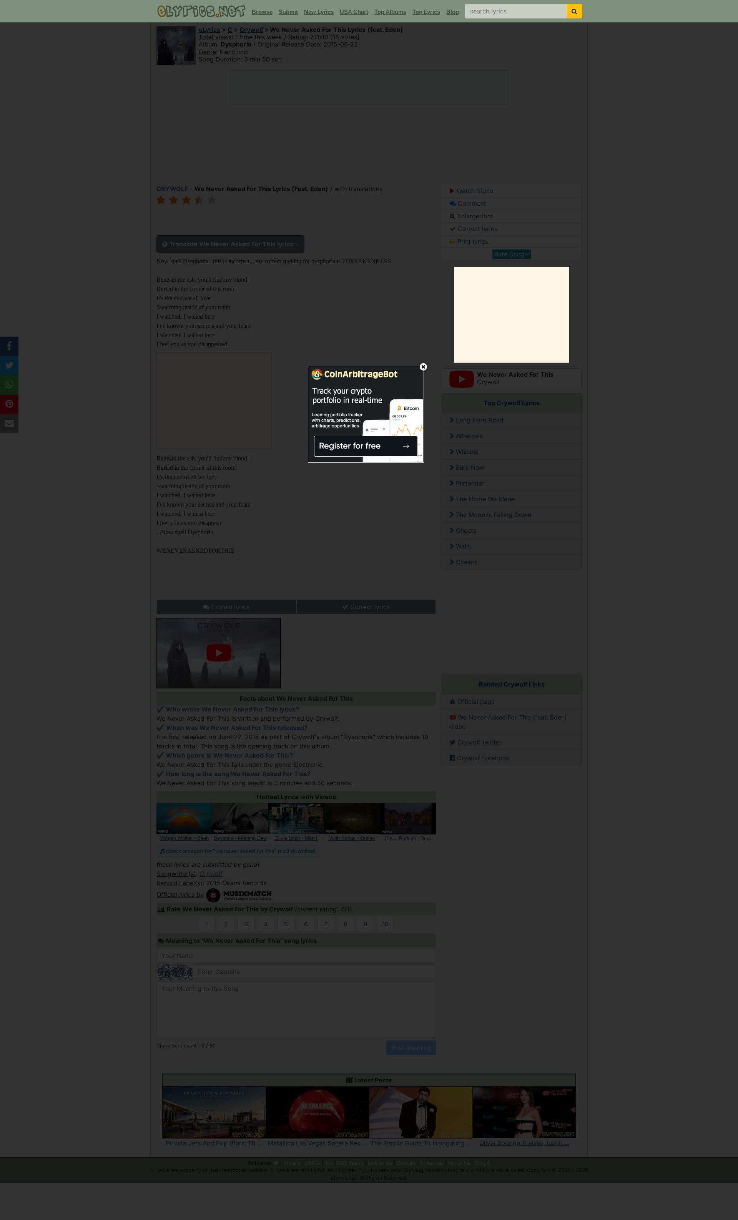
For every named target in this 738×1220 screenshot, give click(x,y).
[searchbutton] (574, 11)
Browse (262, 11)
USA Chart (354, 11)
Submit (288, 11)
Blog (452, 11)
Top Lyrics (426, 11)
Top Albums (390, 11)
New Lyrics (319, 11)
